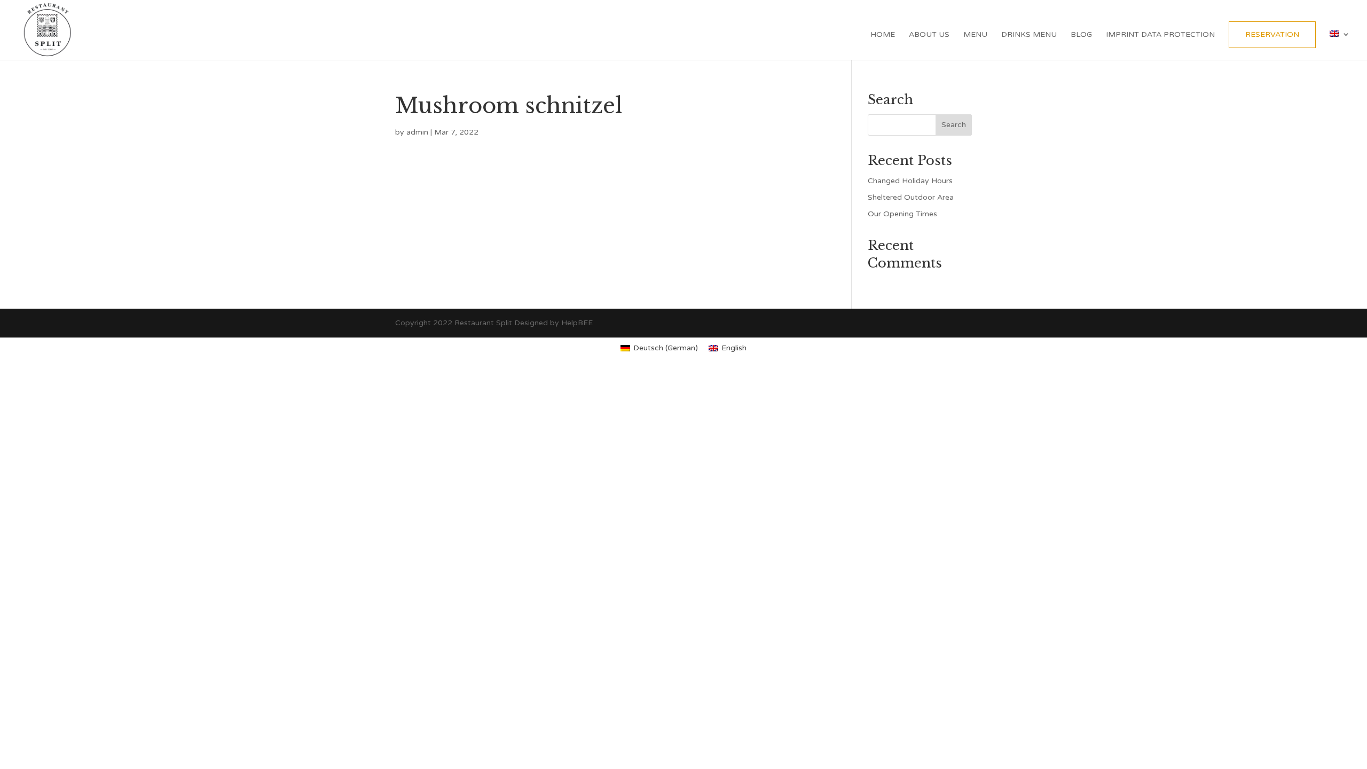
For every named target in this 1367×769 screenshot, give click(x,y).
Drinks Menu (1029, 35)
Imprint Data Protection (1160, 35)
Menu (975, 35)
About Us (929, 35)
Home (882, 35)
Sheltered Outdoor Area (911, 197)
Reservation (1272, 34)
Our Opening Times (902, 213)
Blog (1081, 35)
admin (417, 132)
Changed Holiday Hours (910, 180)
